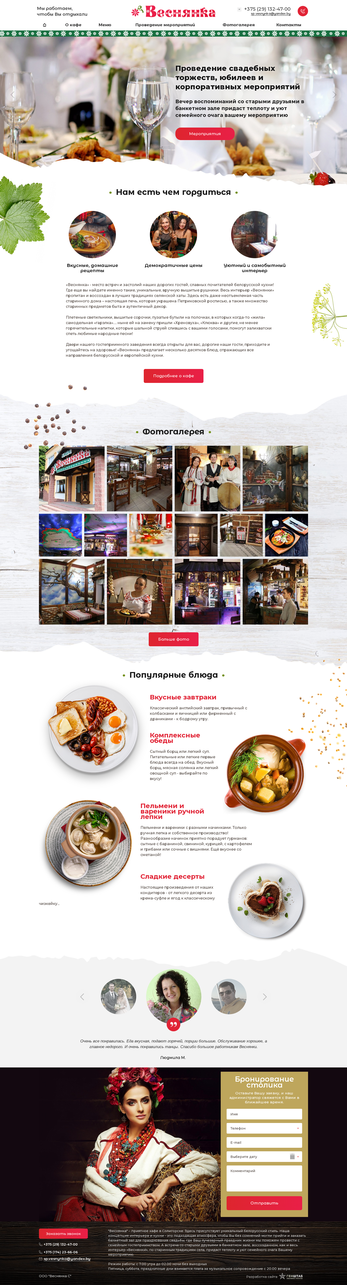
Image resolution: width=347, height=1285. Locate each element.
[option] (173, 99)
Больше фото (173, 639)
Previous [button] (13, 94)
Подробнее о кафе (173, 375)
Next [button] (334, 94)
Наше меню (74, 142)
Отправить (264, 1203)
